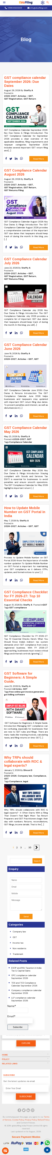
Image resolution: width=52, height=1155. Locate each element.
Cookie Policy (18, 1120)
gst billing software (14, 694)
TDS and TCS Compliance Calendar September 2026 (24, 984)
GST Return (30, 98)
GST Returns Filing (14, 190)
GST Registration (13, 98)
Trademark (18, 954)
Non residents (19, 948)
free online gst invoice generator (26, 691)
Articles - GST (25, 96)
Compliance (39, 775)
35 (29, 847)
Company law (25, 775)
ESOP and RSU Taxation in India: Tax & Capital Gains (26, 969)
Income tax (18, 942)
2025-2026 (10, 775)
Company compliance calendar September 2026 (26, 992)
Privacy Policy (31, 1120)
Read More (38, 158)
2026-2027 (10, 96)
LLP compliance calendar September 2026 (23, 999)
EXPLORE (26, 1043)
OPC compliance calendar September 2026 (23, 977)
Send (26, 916)
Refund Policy (44, 1120)
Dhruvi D (27, 770)
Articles (17, 689)
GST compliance (18, 607)
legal (25, 781)
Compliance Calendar (20, 442)
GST (36, 359)
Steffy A (28, 90)
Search (37, 861)
